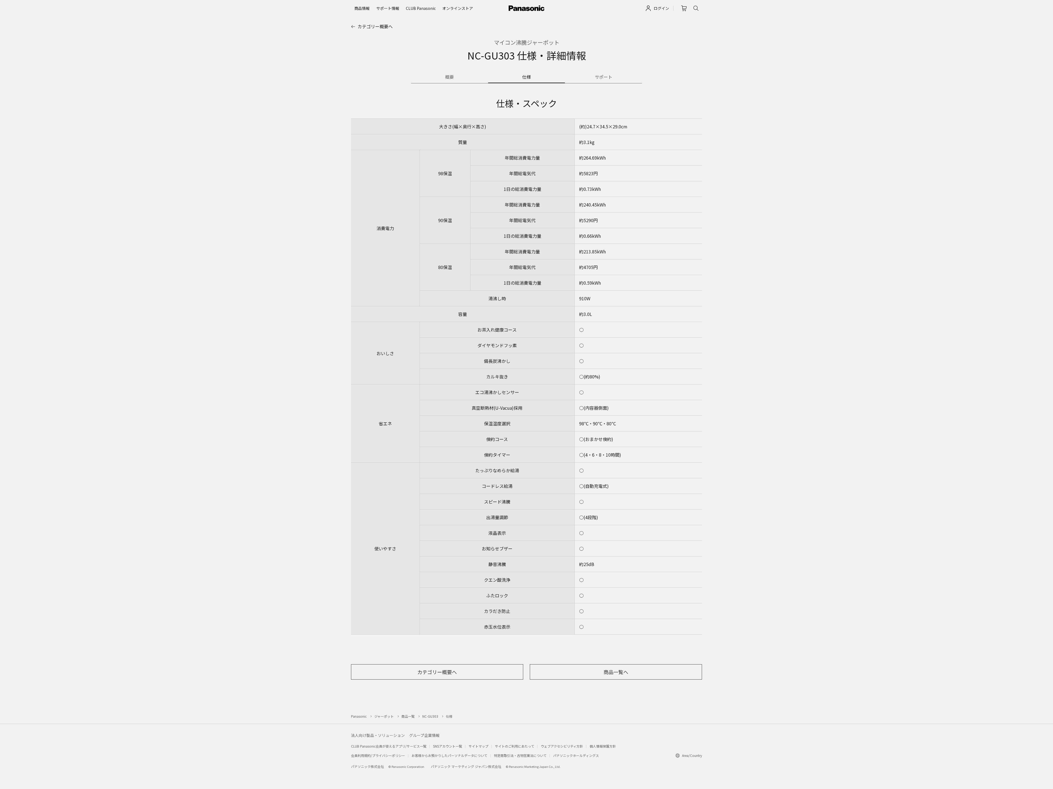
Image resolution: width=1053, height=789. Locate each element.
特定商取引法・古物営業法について (520, 755)
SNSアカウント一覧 (447, 746)
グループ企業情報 (424, 735)
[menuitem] (362, 8)
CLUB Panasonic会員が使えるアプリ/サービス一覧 (388, 746)
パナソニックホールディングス (576, 755)
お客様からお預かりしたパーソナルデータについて (449, 755)
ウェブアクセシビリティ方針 (562, 746)
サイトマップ (478, 746)
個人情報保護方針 (603, 746)
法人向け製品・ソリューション (378, 735)
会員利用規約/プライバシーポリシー (378, 755)
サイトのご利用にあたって (514, 746)
